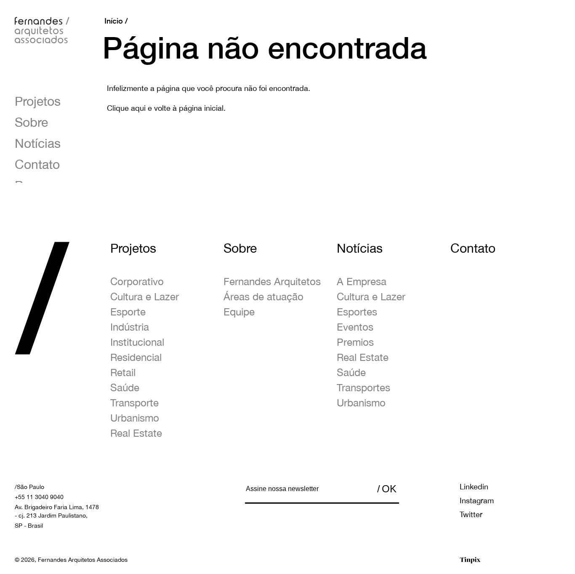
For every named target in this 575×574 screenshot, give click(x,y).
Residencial (136, 357)
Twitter (471, 514)
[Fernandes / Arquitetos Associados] (42, 30)
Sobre (31, 122)
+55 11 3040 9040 (39, 497)
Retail (123, 372)
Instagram (477, 500)
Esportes (357, 312)
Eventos (355, 327)
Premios (355, 342)
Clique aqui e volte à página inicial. (166, 108)
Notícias (38, 143)
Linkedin (474, 486)
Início (113, 20)
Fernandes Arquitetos (272, 281)
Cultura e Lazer (144, 296)
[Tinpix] (470, 560)
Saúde (124, 387)
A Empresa (361, 281)
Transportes (363, 387)
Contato (37, 164)
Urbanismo (134, 418)
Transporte (134, 402)
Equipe (239, 312)
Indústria (129, 327)
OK (389, 488)
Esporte (128, 312)
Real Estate (136, 433)
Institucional (137, 342)
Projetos (38, 100)
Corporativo (137, 281)
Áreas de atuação (263, 296)
